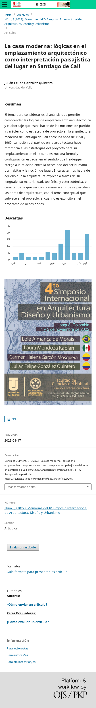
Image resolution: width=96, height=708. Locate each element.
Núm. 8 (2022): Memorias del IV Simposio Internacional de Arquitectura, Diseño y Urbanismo (42, 21)
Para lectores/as (17, 648)
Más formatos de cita (21, 487)
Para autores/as (17, 655)
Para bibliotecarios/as (21, 662)
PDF (14, 419)
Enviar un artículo (23, 547)
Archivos (23, 15)
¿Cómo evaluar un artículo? (28, 622)
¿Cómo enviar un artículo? (27, 604)
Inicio (8, 15)
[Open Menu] (4, 4)
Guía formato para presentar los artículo (37, 572)
